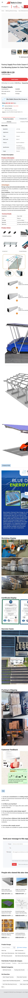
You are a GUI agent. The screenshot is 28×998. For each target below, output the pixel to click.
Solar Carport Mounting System (8, 953)
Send (14, 864)
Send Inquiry (14, 79)
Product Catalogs (22, 947)
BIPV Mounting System (6, 956)
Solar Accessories (19, 950)
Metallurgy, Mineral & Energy (11, 10)
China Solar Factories (22, 977)
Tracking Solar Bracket (19, 970)
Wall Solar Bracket (7, 970)
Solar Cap (3, 950)
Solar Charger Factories (8, 977)
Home (2, 10)
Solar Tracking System (20, 953)
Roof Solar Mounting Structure (10, 984)
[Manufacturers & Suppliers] (14, 2)
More (2, 987)
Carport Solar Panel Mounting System (11, 980)
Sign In (3, 112)
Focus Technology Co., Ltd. (18, 992)
